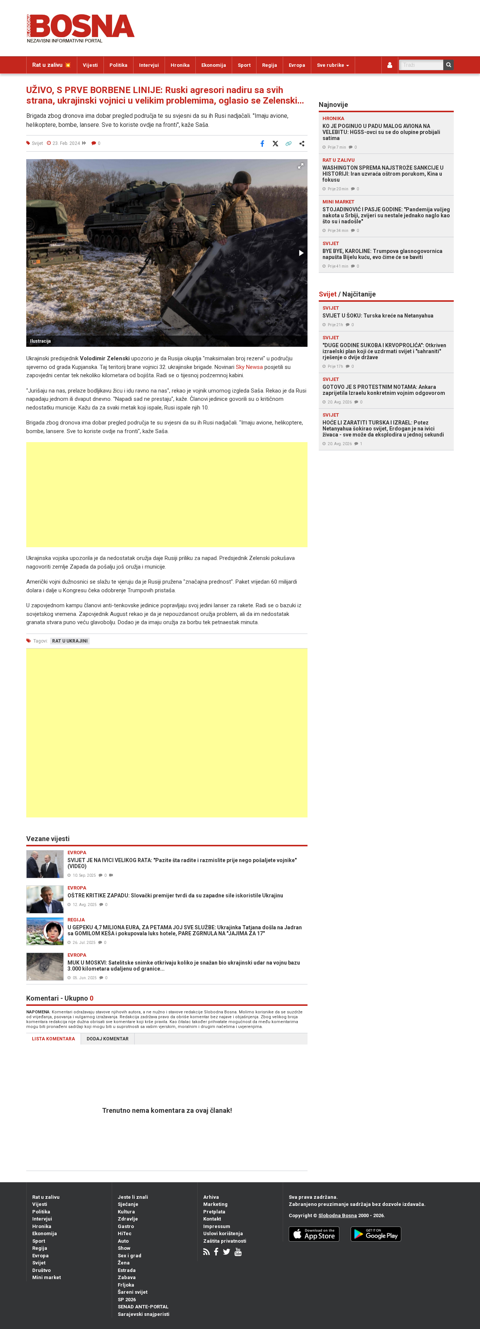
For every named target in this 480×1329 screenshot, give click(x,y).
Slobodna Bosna (337, 1215)
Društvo (41, 1270)
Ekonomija (213, 65)
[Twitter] (226, 1252)
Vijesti (90, 65)
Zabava (127, 1277)
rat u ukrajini (70, 641)
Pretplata (214, 1212)
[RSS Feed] (206, 1252)
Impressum (216, 1226)
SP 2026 (127, 1299)
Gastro (126, 1226)
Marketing (215, 1204)
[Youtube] (238, 1252)
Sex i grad (129, 1255)
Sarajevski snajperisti (144, 1314)
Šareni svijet (132, 1292)
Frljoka (126, 1285)
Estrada (127, 1270)
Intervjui (149, 65)
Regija (269, 65)
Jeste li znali (133, 1197)
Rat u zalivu (46, 1197)
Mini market (46, 1277)
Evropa (297, 65)
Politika (119, 65)
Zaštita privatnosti (224, 1241)
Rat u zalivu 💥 (51, 65)
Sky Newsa (249, 367)
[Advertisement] (167, 494)
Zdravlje (128, 1219)
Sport (244, 65)
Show (124, 1248)
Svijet (38, 1263)
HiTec (125, 1233)
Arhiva (211, 1197)
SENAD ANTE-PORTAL (143, 1306)
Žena (124, 1263)
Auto (123, 1241)
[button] (301, 166)
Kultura (126, 1212)
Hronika (180, 65)
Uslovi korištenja (223, 1233)
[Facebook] (216, 1252)
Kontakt (212, 1219)
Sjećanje (128, 1204)
